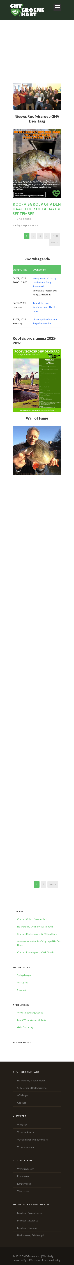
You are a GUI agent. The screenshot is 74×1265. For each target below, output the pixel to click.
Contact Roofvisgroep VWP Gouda (35, 952)
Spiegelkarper (24, 975)
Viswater (22, 1124)
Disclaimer (34, 1260)
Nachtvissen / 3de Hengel (30, 1235)
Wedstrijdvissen (25, 1168)
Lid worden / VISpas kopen (31, 1080)
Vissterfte (22, 982)
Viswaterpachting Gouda (30, 1012)
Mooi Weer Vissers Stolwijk (31, 1020)
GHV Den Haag (25, 1027)
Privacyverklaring (51, 1260)
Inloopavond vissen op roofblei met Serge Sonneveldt (45, 282)
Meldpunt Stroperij (27, 1228)
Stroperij (21, 990)
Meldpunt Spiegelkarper (30, 1213)
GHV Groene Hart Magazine (32, 1087)
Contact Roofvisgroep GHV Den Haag (37, 934)
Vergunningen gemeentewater (32, 1139)
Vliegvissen (23, 1191)
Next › (54, 242)
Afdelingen (22, 1095)
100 (55, 236)
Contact (21, 1102)
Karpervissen (24, 1183)
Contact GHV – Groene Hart (32, 919)
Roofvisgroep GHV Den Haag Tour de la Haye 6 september (37, 209)
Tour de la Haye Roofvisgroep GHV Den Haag (45, 307)
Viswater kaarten (26, 1132)
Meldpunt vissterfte (27, 1220)
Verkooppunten (25, 1147)
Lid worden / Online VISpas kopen (35, 926)
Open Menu (57, 7)
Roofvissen (23, 1176)
